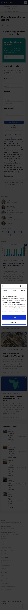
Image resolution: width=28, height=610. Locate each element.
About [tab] (23, 290)
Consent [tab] (5, 290)
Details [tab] (14, 290)
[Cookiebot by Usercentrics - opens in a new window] (19, 286)
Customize (13, 322)
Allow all (14, 317)
